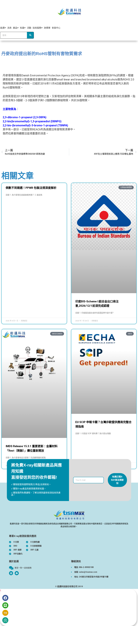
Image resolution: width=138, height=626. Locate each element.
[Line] (5, 605)
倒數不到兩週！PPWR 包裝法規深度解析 (31, 187)
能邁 (2, 28)
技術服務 (37, 28)
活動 (29, 28)
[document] (69, 607)
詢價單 (47, 28)
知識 (22, 28)
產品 (15, 28)
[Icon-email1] (5, 620)
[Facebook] (17, 573)
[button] (0, 590)
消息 (9, 28)
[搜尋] (30, 35)
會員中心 (56, 28)
